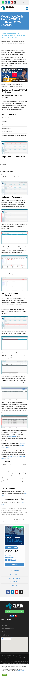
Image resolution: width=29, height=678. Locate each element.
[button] (27, 8)
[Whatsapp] (3, 2)
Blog (2, 622)
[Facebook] (6, 2)
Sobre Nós (4, 625)
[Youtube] (12, 2)
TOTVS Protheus (14, 582)
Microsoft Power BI (14, 578)
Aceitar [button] (4, 674)
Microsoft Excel (14, 575)
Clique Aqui (22, 443)
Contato (3, 631)
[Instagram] (15, 2)
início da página (12, 436)
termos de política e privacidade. (13, 671)
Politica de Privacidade (7, 628)
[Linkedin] (9, 2)
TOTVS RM (14, 585)
